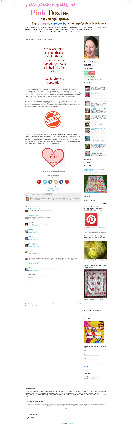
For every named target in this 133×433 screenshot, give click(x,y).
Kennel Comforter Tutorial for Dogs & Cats (98, 115)
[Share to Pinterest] (51, 194)
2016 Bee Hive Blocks (88, 29)
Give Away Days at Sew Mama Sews (97, 86)
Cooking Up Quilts (53, 188)
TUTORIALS (79, 29)
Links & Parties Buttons (37, 29)
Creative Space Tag (48, 29)
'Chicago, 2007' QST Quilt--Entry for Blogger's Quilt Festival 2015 (97, 152)
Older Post (79, 303)
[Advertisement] (53, 292)
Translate (93, 378)
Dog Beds (27, 29)
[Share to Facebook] (50, 194)
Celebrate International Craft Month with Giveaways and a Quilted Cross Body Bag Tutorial (98, 137)
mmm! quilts (40, 138)
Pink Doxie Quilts (82, 27)
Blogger (71, 423)
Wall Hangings (98, 27)
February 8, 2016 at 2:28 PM (33, 225)
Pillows (104, 27)
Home (26, 27)
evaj (29, 267)
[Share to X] (48, 194)
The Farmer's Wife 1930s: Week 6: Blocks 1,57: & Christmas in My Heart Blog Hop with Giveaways (98, 93)
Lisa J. (29, 222)
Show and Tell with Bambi (53, 190)
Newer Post (27, 303)
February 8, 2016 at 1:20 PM (33, 218)
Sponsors (57, 29)
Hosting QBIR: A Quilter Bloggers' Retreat (98, 144)
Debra (29, 236)
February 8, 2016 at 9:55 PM (33, 253)
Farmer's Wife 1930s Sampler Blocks (59, 31)
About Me (43, 27)
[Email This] (46, 194)
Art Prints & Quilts (73, 27)
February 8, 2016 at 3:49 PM (33, 239)
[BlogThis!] (47, 194)
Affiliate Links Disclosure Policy (67, 29)
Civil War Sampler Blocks (74, 31)
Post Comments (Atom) (34, 305)
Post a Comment (30, 279)
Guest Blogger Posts (44, 31)
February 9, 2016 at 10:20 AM (33, 263)
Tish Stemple (30, 229)
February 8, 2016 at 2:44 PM (33, 232)
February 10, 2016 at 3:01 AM (33, 270)
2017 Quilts (57, 27)
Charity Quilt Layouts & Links (31, 31)
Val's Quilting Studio (32, 215)
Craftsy (33, 195)
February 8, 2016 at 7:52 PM (33, 246)
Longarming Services (34, 27)
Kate (29, 250)
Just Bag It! (90, 27)
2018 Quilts (64, 27)
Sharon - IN (30, 243)
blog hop (29, 195)
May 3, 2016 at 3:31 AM (32, 277)
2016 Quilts (50, 27)
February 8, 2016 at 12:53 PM (33, 211)
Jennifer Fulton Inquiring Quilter (34, 208)
